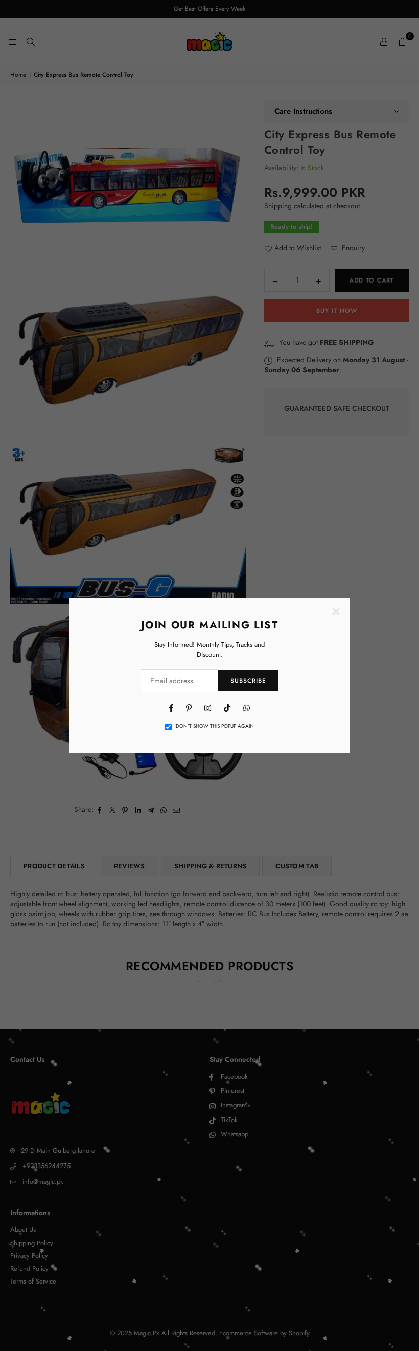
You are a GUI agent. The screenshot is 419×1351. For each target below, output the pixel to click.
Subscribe (248, 680)
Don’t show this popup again (215, 726)
